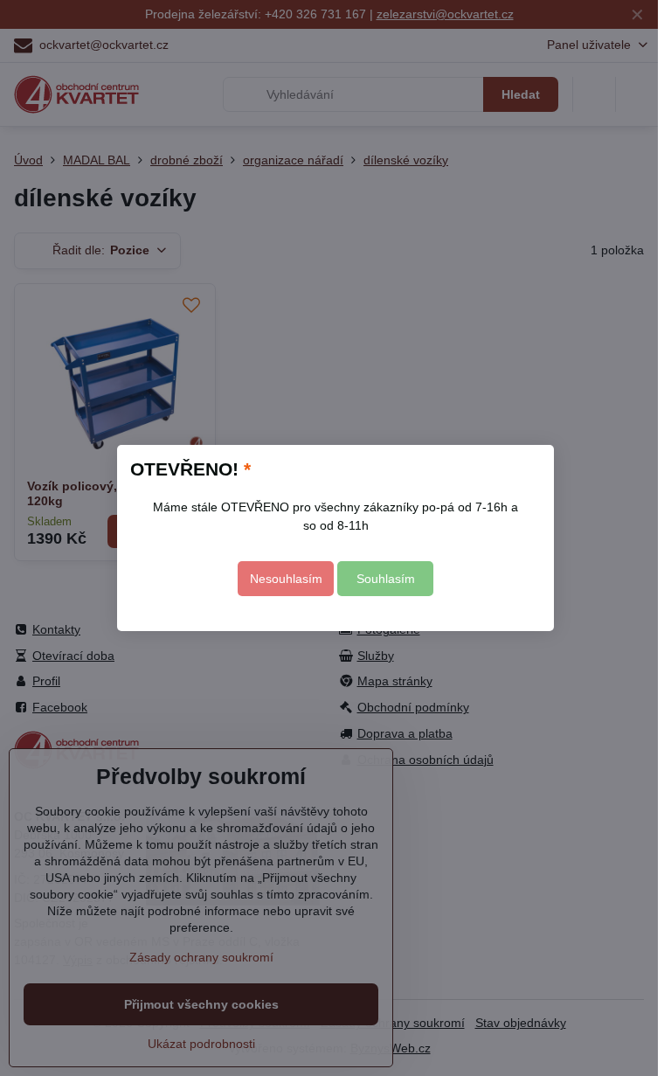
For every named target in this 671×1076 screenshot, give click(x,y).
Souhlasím (385, 579)
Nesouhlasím (286, 579)
